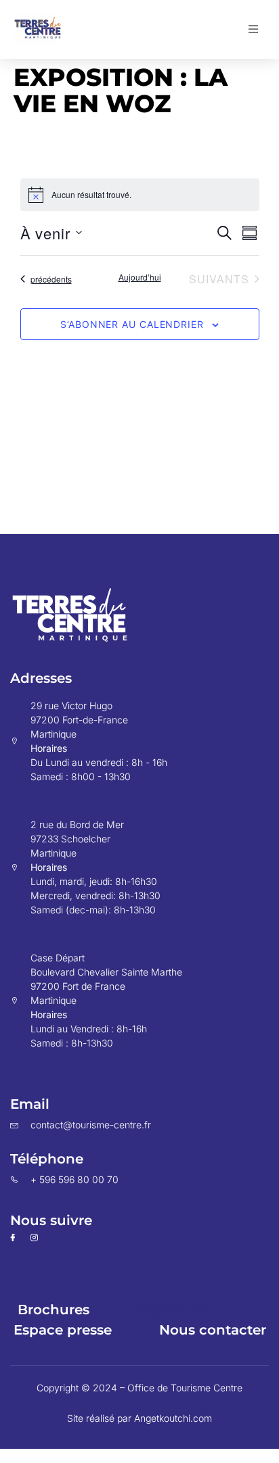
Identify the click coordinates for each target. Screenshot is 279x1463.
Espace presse (63, 1330)
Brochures (53, 1309)
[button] (253, 29)
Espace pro (175, 1309)
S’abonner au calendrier (132, 324)
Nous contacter (212, 1330)
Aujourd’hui (140, 277)
